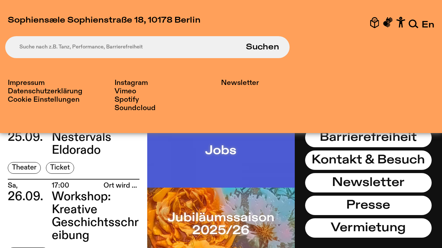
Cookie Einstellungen (44, 99)
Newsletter (240, 83)
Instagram (131, 83)
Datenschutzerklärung (45, 91)
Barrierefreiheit (368, 137)
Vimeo (125, 91)
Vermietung (368, 228)
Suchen (262, 47)
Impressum (26, 83)
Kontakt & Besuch (368, 160)
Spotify (127, 99)
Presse (368, 205)
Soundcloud (135, 108)
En (428, 25)
